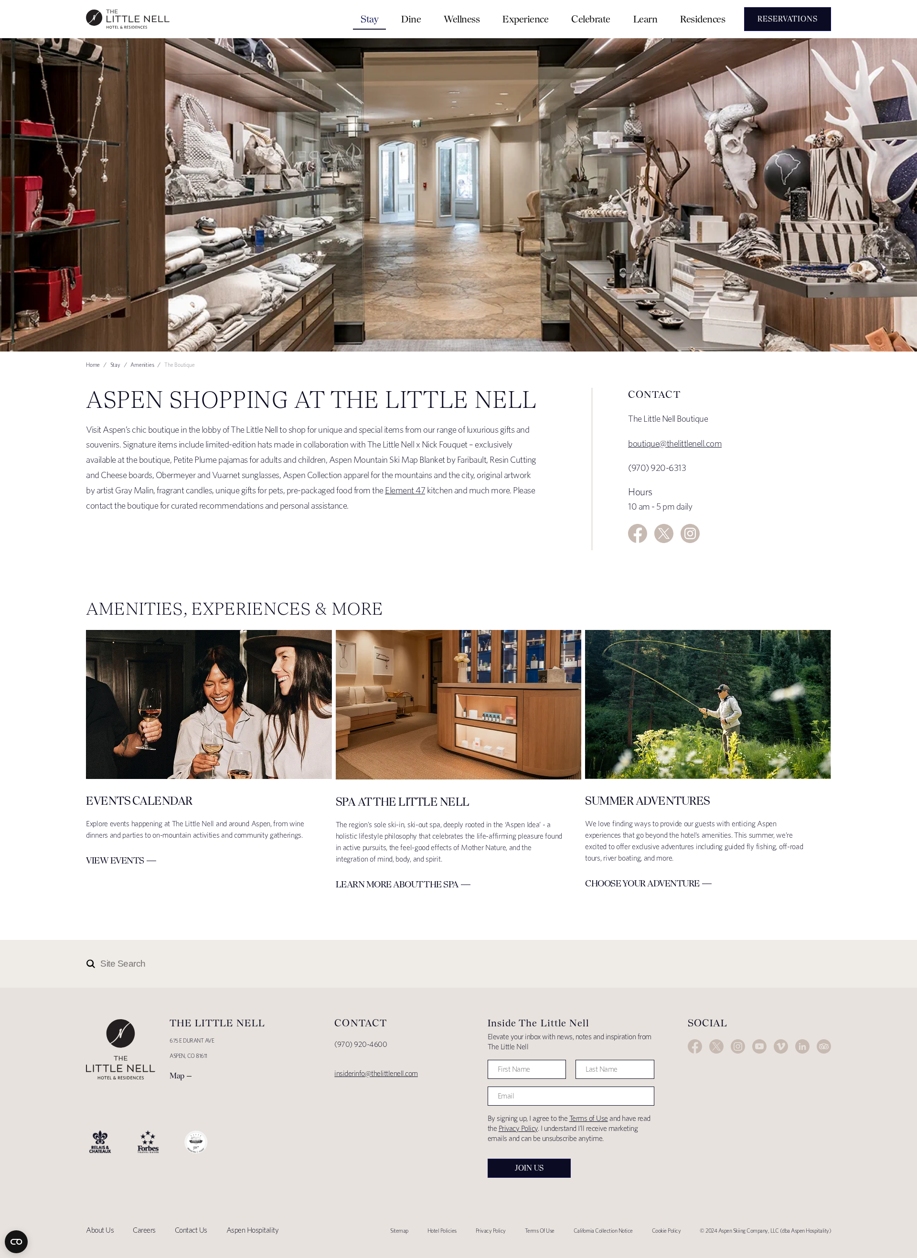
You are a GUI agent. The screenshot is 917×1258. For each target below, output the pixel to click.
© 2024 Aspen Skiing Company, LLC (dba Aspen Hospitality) (765, 1230)
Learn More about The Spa (397, 884)
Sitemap (399, 1230)
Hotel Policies (442, 1230)
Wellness (462, 19)
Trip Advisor (824, 1046)
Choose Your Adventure (642, 883)
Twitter (663, 533)
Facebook (637, 533)
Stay (369, 19)
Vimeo (781, 1046)
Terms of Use (588, 1118)
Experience (525, 19)
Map (177, 1075)
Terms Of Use (539, 1230)
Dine (411, 19)
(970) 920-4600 (360, 1044)
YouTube (759, 1046)
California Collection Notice (603, 1230)
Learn (645, 19)
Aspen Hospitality (252, 1230)
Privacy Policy (518, 1128)
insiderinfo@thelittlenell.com (376, 1073)
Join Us (529, 1168)
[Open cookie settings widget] (16, 1241)
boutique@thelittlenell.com (675, 443)
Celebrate (590, 19)
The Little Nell (128, 19)
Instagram (690, 533)
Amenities (142, 364)
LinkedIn (802, 1046)
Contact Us (191, 1230)
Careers (144, 1230)
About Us (100, 1230)
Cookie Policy (666, 1230)
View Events (115, 860)
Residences (702, 19)
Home (93, 364)
